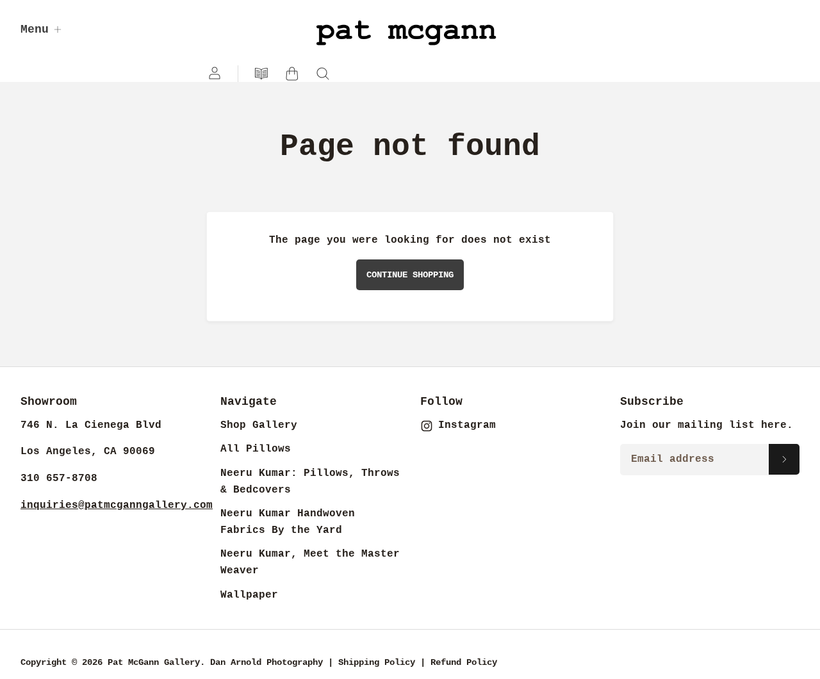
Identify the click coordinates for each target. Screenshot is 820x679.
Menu (34, 29)
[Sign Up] (784, 459)
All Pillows (255, 449)
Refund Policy (463, 662)
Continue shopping (410, 275)
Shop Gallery (258, 425)
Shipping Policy (376, 662)
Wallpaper (249, 595)
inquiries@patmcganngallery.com (116, 505)
